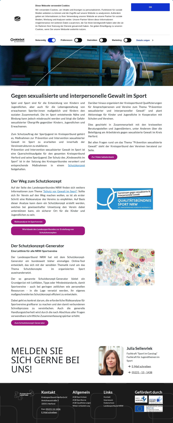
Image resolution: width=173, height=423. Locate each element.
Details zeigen (143, 40)
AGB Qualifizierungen (82, 403)
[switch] (78, 40)
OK (150, 7)
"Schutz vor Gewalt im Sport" (60, 191)
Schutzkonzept (76, 165)
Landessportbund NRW (113, 406)
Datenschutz (109, 403)
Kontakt (107, 397)
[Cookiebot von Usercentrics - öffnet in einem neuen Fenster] (17, 40)
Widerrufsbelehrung (81, 406)
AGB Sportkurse (79, 400)
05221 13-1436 (53, 409)
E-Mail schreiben (141, 366)
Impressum (108, 400)
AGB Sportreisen (80, 397)
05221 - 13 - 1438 (142, 372)
